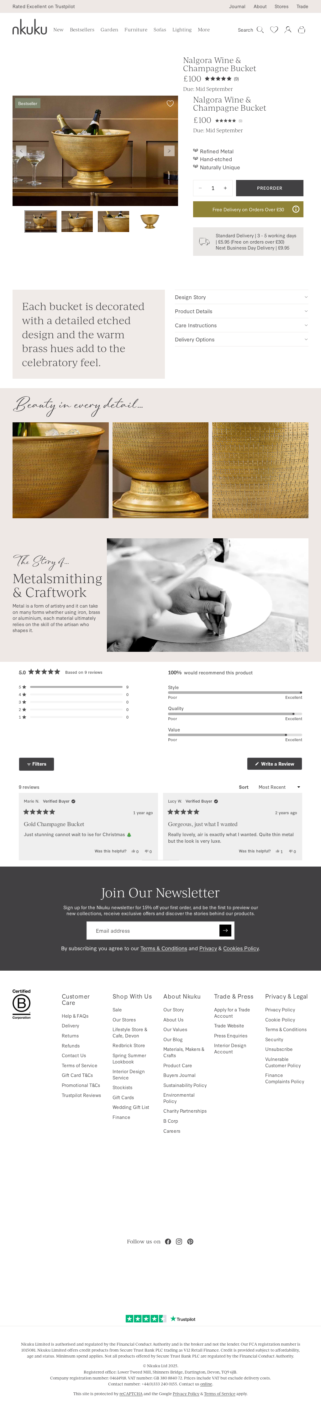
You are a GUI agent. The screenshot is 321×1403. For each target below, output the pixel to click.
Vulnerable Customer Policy (283, 1062)
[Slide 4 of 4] (150, 221)
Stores (281, 6)
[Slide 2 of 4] (77, 221)
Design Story (190, 296)
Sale (117, 1009)
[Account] (288, 30)
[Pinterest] (190, 1241)
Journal (237, 6)
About (260, 6)
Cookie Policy (280, 1019)
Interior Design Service (129, 1074)
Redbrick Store (129, 1045)
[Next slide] (169, 150)
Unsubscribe (279, 1049)
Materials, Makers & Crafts (183, 1052)
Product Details (193, 310)
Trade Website (229, 1025)
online (206, 1383)
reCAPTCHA (131, 1393)
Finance (121, 1117)
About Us (173, 1019)
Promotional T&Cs (81, 1085)
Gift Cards (123, 1097)
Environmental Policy (179, 1097)
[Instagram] (179, 1241)
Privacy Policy (280, 1009)
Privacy (208, 948)
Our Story (173, 1009)
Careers (171, 1130)
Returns (70, 1035)
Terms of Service (79, 1065)
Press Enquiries (230, 1035)
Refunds (71, 1045)
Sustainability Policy (185, 1085)
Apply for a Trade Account (232, 1012)
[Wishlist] (274, 30)
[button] (229, 120)
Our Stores (124, 1019)
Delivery (70, 1025)
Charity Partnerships (185, 1110)
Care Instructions (196, 325)
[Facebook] (168, 1241)
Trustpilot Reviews (81, 1095)
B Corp (170, 1120)
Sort (244, 787)
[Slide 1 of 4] (40, 221)
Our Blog (173, 1039)
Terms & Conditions (163, 948)
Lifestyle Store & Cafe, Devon (130, 1032)
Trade (302, 6)
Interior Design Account (230, 1048)
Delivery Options (194, 339)
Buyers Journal (179, 1075)
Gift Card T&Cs (77, 1075)
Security (274, 1039)
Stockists (122, 1087)
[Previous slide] (21, 150)
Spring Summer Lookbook (129, 1058)
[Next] (294, 826)
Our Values (175, 1029)
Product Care (177, 1065)
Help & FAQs (75, 1015)
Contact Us (74, 1055)
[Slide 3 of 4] (113, 221)
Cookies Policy (241, 948)
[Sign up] (225, 930)
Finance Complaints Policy (284, 1078)
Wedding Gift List (131, 1107)
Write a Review (281, 765)
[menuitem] (204, 30)
